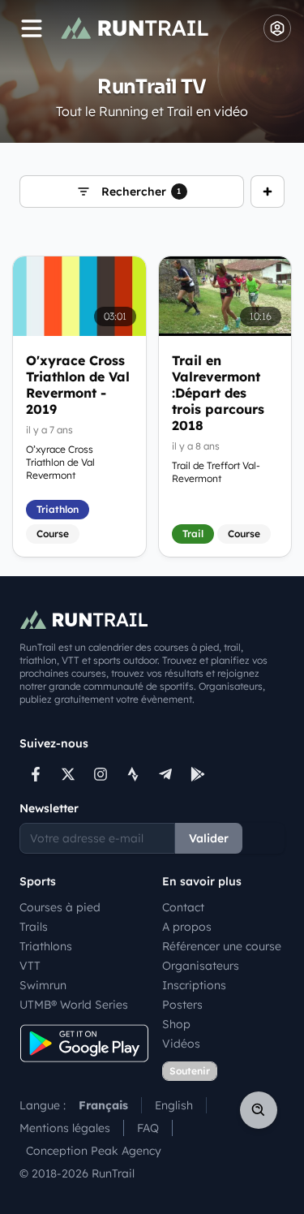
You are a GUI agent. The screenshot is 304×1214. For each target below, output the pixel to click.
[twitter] (68, 774)
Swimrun (42, 985)
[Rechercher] (258, 1110)
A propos (187, 926)
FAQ (148, 1128)
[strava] (133, 774)
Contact (183, 907)
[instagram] (100, 774)
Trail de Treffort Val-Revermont (216, 471)
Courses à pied (60, 907)
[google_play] (198, 774)
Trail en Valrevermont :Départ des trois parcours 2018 (218, 392)
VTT (30, 965)
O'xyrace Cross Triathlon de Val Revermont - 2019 (78, 384)
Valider (209, 838)
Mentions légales (64, 1128)
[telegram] (165, 774)
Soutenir (189, 1071)
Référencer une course (221, 946)
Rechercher (141, 191)
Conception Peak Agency (93, 1150)
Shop (176, 1024)
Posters (182, 1004)
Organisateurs (200, 965)
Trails (33, 926)
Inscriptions (194, 985)
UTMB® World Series (73, 1004)
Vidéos (181, 1043)
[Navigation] (31, 28)
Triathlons (45, 946)
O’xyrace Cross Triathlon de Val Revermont (60, 462)
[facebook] (35, 774)
